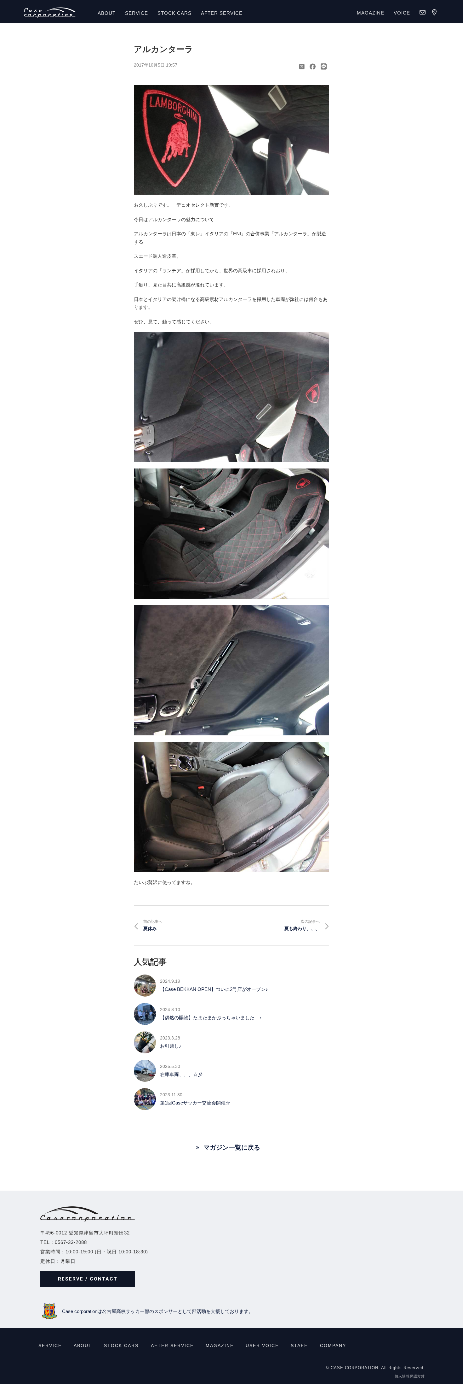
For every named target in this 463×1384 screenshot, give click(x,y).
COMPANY (333, 1345)
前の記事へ (152, 925)
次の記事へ (302, 925)
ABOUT (107, 13)
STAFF (299, 1345)
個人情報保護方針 (410, 1376)
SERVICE (136, 13)
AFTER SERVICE (222, 13)
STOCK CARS (121, 1345)
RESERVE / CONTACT (87, 1279)
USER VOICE (262, 1345)
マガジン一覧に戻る (231, 1147)
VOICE (402, 12)
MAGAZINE (370, 12)
